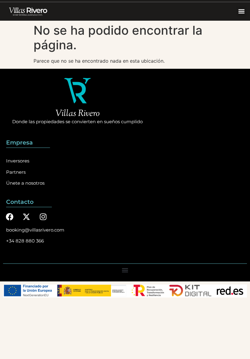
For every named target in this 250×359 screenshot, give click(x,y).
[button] (241, 11)
